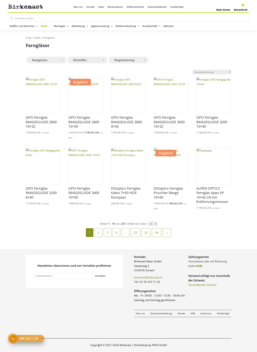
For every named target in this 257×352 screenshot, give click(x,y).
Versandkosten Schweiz (202, 285)
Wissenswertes (115, 6)
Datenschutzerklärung (161, 313)
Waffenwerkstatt (135, 6)
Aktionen (168, 26)
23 (146, 232)
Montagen (60, 26)
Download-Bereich (157, 6)
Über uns (78, 6)
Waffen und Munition (22, 26)
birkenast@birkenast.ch (148, 277)
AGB (198, 266)
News (101, 6)
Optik (44, 26)
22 (135, 232)
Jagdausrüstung (100, 26)
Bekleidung (78, 26)
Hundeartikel (149, 26)
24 (156, 232)
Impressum (205, 313)
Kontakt (90, 6)
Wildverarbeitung (126, 26)
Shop (29, 37)
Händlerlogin (177, 6)
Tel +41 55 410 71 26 (147, 282)
